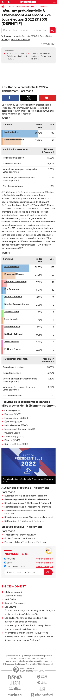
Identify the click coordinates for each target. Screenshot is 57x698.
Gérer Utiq (48, 661)
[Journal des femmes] (14, 677)
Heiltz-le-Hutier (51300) (15, 425)
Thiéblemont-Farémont (41, 53)
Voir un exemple (44, 558)
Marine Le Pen (11, 132)
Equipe (26, 656)
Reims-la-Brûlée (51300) (16, 444)
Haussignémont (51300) (16, 418)
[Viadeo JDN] (42, 689)
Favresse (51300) (12, 414)
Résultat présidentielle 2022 (21, 6)
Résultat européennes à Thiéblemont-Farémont (28, 517)
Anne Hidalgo (11, 341)
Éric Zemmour (11, 289)
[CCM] (42, 677)
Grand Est (43, 6)
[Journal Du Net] (14, 683)
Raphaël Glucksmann (15, 603)
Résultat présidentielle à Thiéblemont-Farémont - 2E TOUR (17, 56)
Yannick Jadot (11, 311)
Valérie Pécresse (13, 296)
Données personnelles (14, 661)
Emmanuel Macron (14, 139)
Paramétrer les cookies (33, 661)
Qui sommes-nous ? (13, 656)
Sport (9, 562)
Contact (13, 659)
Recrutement (42, 659)
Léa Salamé (10, 607)
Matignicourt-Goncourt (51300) (19, 429)
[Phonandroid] (42, 695)
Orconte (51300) (12, 410)
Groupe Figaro (25, 664)
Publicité (48, 656)
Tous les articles (24, 659)
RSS (33, 659)
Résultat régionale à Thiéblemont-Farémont (26, 499)
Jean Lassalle (11, 319)
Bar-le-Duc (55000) (20, 39)
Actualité (10, 558)
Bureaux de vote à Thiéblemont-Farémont (25, 495)
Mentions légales (11, 664)
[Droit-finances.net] (42, 683)
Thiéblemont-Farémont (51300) (20, 534)
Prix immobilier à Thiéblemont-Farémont (25, 542)
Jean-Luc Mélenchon (15, 281)
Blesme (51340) (12, 440)
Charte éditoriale (37, 656)
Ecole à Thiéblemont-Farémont (20, 538)
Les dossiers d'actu (15, 566)
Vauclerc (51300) (12, 433)
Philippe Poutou (12, 349)
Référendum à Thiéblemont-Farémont (24, 521)
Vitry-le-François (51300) (26, 36)
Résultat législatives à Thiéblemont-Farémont (27, 506)
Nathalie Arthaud (13, 334)
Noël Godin (10, 599)
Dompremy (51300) (14, 436)
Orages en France (13, 595)
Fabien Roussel (12, 326)
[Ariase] (14, 694)
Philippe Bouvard (13, 592)
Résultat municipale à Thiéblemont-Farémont (27, 503)
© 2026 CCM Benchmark (42, 664)
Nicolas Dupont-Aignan (16, 304)
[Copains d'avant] (14, 689)
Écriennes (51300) (13, 421)
